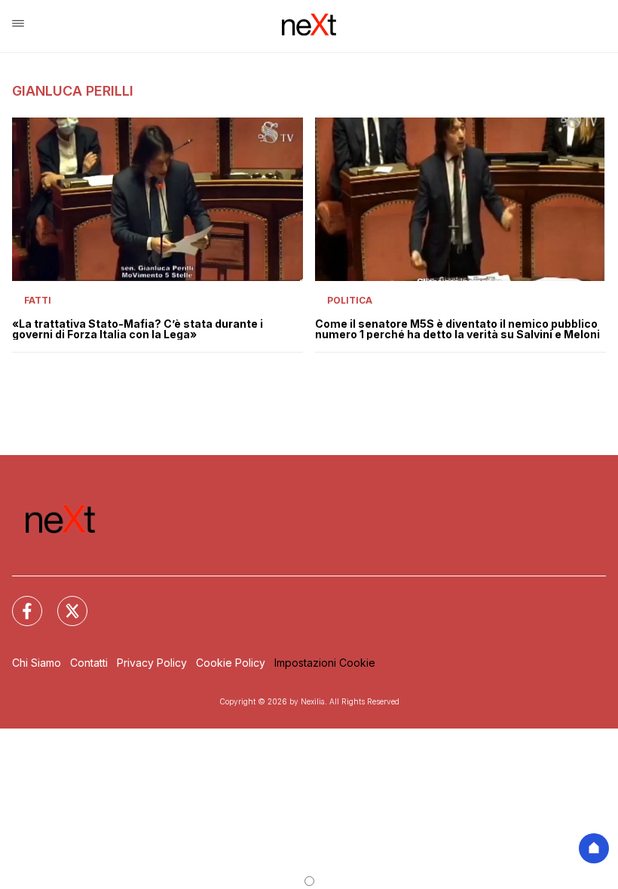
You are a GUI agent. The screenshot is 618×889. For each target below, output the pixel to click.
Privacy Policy (152, 662)
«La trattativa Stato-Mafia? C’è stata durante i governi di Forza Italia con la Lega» (137, 329)
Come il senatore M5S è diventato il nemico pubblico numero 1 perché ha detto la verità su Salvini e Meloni (457, 329)
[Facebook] (18, 602)
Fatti (37, 300)
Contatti (89, 662)
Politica (349, 300)
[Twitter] (63, 602)
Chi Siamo (36, 662)
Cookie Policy (230, 662)
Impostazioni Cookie (324, 662)
